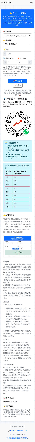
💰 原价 (5, 50)
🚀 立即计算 (17, 81)
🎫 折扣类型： (8, 40)
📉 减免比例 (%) (8, 58)
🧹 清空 (18, 85)
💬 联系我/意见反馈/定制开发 (17, 431)
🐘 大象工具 (6, 2)
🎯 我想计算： (8, 31)
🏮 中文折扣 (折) (23, 58)
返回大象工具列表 (17, 426)
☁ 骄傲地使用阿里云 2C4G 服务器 (18, 438)
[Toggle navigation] (31, 2)
